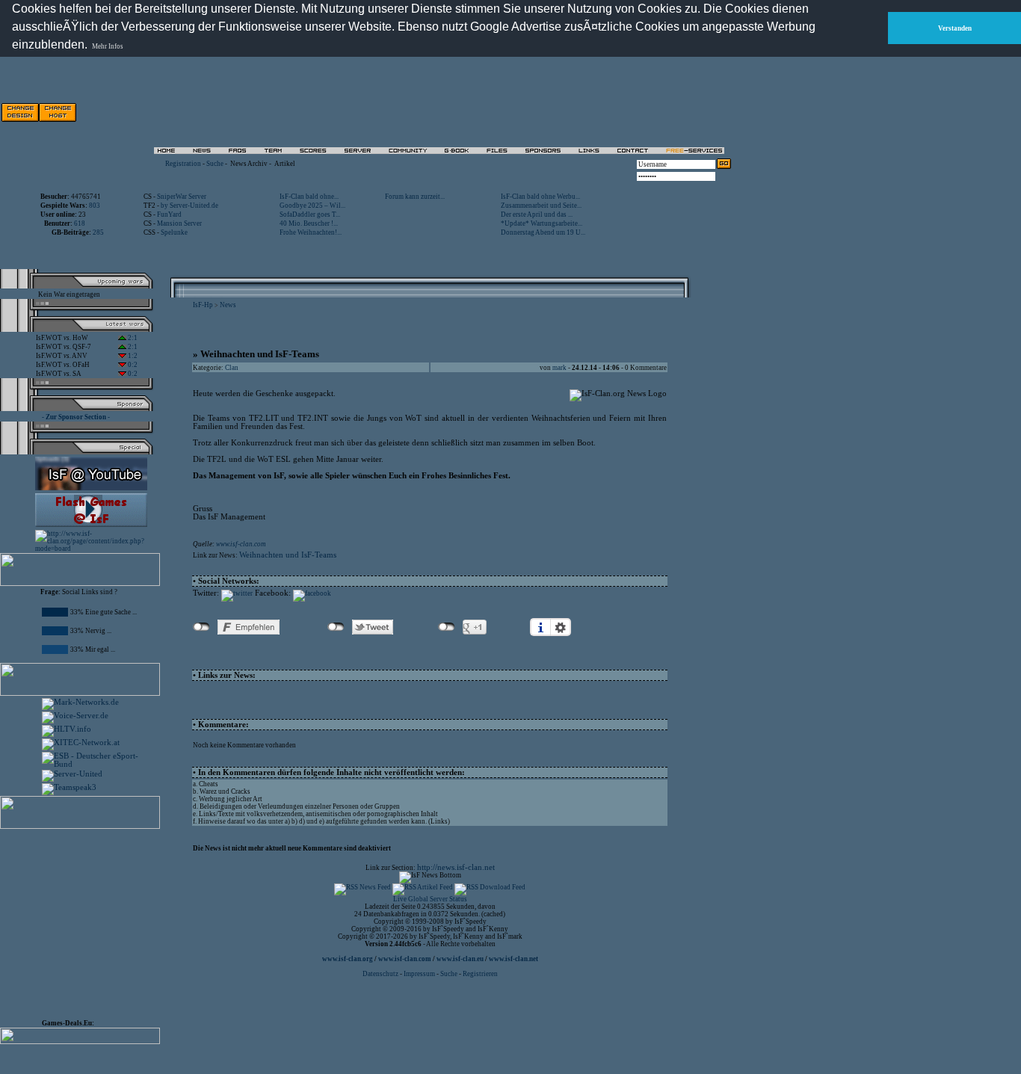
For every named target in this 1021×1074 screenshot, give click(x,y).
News (228, 305)
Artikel (284, 163)
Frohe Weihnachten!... (311, 232)
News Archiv (249, 163)
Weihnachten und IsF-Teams (287, 555)
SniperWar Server (181, 196)
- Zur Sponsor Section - (76, 417)
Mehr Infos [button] (107, 46)
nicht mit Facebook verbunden (201, 627)
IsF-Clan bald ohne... (309, 196)
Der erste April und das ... (537, 214)
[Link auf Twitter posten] (237, 593)
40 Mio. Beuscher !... (309, 223)
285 (98, 232)
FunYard (169, 214)
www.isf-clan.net (513, 959)
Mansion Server (179, 223)
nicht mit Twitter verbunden (336, 627)
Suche (214, 163)
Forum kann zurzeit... (415, 196)
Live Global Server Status (430, 899)
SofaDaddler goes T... (310, 214)
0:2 (132, 364)
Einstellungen (560, 627)
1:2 (132, 355)
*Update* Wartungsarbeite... (541, 223)
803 (94, 205)
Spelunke (174, 232)
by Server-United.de (189, 205)
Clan (231, 367)
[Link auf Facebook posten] (312, 593)
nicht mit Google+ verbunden (446, 627)
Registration (183, 163)
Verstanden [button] (955, 28)
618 (79, 223)
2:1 (132, 338)
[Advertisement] (561, 112)
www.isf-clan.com (241, 544)
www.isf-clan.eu (460, 959)
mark (559, 367)
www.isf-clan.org (347, 959)
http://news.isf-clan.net (456, 867)
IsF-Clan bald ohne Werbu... (540, 196)
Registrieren (480, 974)
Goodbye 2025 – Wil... (312, 205)
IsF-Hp (203, 305)
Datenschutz (381, 974)
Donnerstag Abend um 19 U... (543, 232)
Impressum (419, 974)
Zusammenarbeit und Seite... (541, 205)
